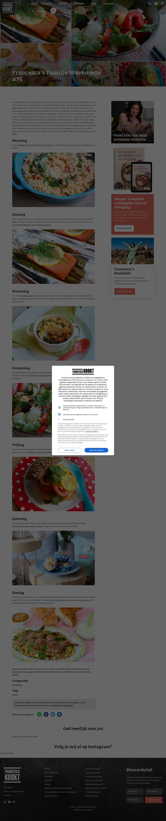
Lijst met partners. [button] (92, 431)
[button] (83, 419)
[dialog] (83, 410)
